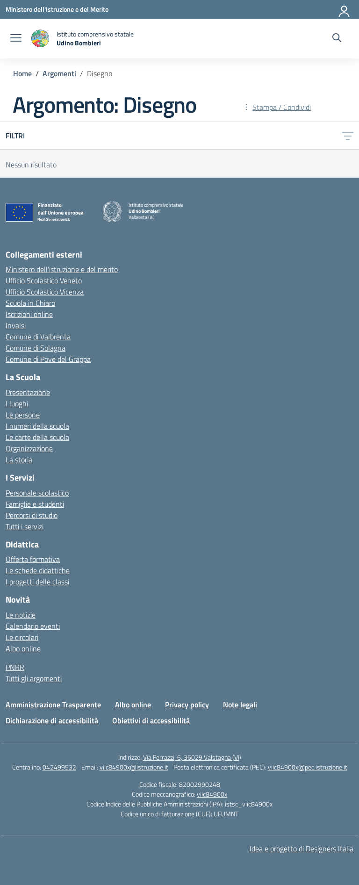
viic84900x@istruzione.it (134, 767)
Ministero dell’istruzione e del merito (62, 269)
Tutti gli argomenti (34, 678)
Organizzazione (29, 448)
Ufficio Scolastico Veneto (44, 280)
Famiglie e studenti (35, 504)
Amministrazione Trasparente (53, 704)
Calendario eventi (33, 626)
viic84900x (212, 794)
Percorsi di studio (31, 515)
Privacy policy (187, 704)
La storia (19, 459)
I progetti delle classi (37, 581)
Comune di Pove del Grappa (48, 359)
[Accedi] (344, 9)
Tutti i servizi (24, 526)
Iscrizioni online (29, 314)
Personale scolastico (37, 492)
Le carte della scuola (37, 437)
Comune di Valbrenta (38, 336)
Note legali (240, 704)
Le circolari (22, 637)
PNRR (15, 667)
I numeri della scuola (37, 426)
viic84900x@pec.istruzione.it (307, 767)
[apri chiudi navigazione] (16, 38)
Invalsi (16, 325)
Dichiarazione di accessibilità (52, 720)
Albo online (23, 648)
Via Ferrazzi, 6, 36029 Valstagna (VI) (192, 757)
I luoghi (17, 403)
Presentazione (28, 392)
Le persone (23, 414)
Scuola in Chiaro (30, 303)
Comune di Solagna (35, 347)
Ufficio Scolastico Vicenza (45, 291)
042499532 (59, 767)
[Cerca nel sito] (337, 39)
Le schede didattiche (38, 570)
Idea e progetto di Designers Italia (301, 848)
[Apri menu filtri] (347, 136)
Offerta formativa (33, 559)
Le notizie (21, 614)
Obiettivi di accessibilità (151, 720)
